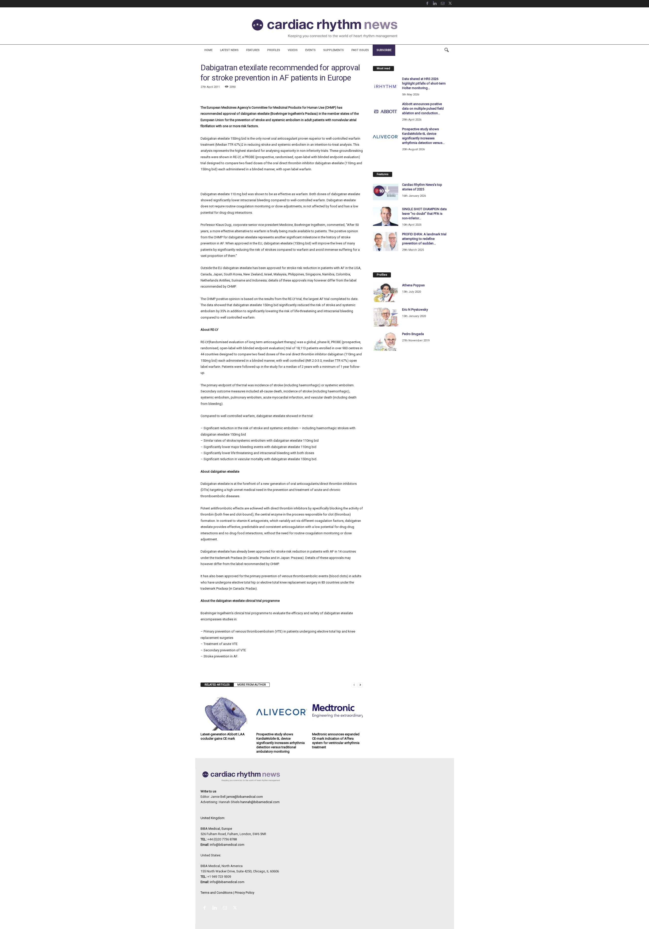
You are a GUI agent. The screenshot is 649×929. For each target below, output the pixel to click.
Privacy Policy (244, 892)
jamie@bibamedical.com (244, 797)
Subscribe (383, 50)
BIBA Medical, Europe (216, 829)
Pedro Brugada (413, 334)
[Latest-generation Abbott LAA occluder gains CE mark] (226, 711)
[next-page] (360, 684)
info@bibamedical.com (227, 845)
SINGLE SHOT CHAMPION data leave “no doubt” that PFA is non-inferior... (424, 213)
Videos (293, 50)
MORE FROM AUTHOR (251, 684)
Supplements (333, 50)
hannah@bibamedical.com (260, 802)
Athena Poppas (413, 285)
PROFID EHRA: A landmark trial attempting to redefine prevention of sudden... (424, 238)
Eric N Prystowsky (415, 309)
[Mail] (443, 3)
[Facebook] (427, 3)
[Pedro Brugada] (385, 341)
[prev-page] (354, 684)
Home (208, 50)
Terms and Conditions (216, 892)
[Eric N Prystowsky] (385, 316)
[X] (450, 3)
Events (310, 50)
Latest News (229, 50)
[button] (446, 50)
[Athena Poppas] (385, 292)
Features (253, 50)
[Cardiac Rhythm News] (324, 28)
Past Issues (360, 50)
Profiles (273, 50)
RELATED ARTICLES (217, 684)
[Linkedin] (435, 3)
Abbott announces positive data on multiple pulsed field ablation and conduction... (423, 108)
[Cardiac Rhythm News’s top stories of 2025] (385, 192)
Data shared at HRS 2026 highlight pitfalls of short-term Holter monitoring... (424, 83)
